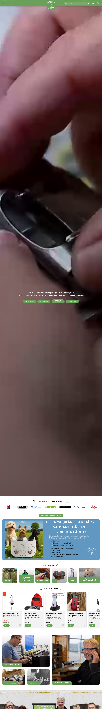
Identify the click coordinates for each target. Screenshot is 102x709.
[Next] (98, 611)
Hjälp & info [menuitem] (83, 0)
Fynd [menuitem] (99, 0)
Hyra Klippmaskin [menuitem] (94, 0)
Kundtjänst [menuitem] (88, 0)
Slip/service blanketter (58, 301)
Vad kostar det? (29, 301)
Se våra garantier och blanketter (51, 515)
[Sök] (88, 3)
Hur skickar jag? (44, 301)
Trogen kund (72, 301)
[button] (3, 3)
